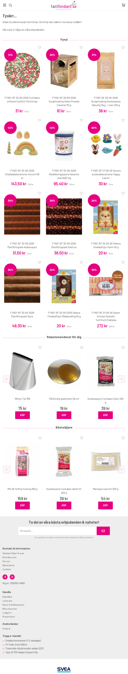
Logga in (7, 612)
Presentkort (8, 616)
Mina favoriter (9, 608)
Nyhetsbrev (8, 565)
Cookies (6, 569)
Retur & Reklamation (13, 604)
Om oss (6, 561)
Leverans (7, 600)
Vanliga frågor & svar (13, 553)
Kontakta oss (9, 557)
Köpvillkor (7, 596)
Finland (6, 628)
